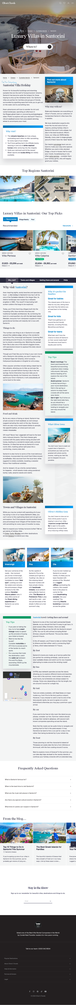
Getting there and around (49, 280)
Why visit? (12, 280)
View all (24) (67, 226)
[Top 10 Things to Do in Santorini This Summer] (16, 844)
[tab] (10, 219)
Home (22, 31)
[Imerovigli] (14, 578)
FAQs (66, 280)
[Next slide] (73, 189)
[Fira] (38, 578)
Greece (30, 31)
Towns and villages (28, 280)
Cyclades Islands (41, 31)
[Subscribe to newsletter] (50, 900)
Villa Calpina (42, 256)
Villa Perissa (9, 256)
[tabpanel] (38, 249)
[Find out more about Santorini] (59, 90)
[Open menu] (72, 3)
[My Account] (68, 3)
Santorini (53, 31)
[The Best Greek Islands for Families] (49, 844)
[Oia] (62, 578)
